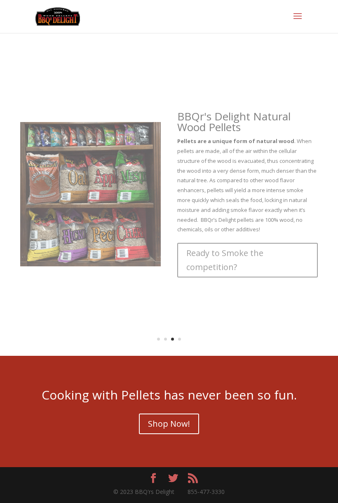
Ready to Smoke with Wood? (240, 263)
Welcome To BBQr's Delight (245, 167)
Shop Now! (169, 423)
